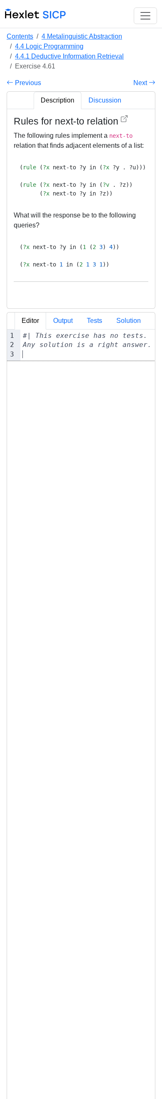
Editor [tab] (30, 320)
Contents (20, 36)
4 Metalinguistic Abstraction (82, 36)
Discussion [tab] (104, 100)
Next (141, 82)
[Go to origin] (124, 118)
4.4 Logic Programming (49, 46)
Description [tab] (57, 100)
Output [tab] (63, 320)
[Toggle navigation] (145, 15)
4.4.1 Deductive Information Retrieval (69, 56)
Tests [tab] (94, 320)
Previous (27, 82)
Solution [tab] (128, 320)
